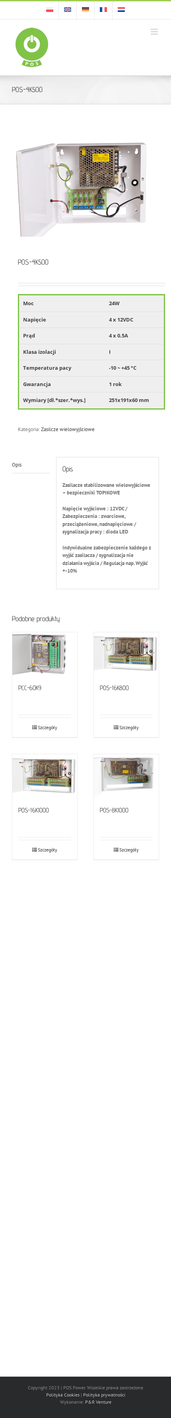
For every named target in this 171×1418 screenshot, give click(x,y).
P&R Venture (98, 1402)
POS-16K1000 (33, 810)
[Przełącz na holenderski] (121, 10)
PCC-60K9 (29, 688)
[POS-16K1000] (44, 776)
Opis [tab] (16, 464)
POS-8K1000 (114, 810)
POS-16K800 (114, 688)
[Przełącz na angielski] (67, 10)
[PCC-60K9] (44, 654)
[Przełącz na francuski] (103, 10)
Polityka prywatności (104, 1395)
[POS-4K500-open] (85, 187)
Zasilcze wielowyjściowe (68, 429)
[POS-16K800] (126, 654)
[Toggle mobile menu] (155, 31)
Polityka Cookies (63, 1395)
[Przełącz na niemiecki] (85, 10)
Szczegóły (47, 727)
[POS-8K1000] (126, 776)
